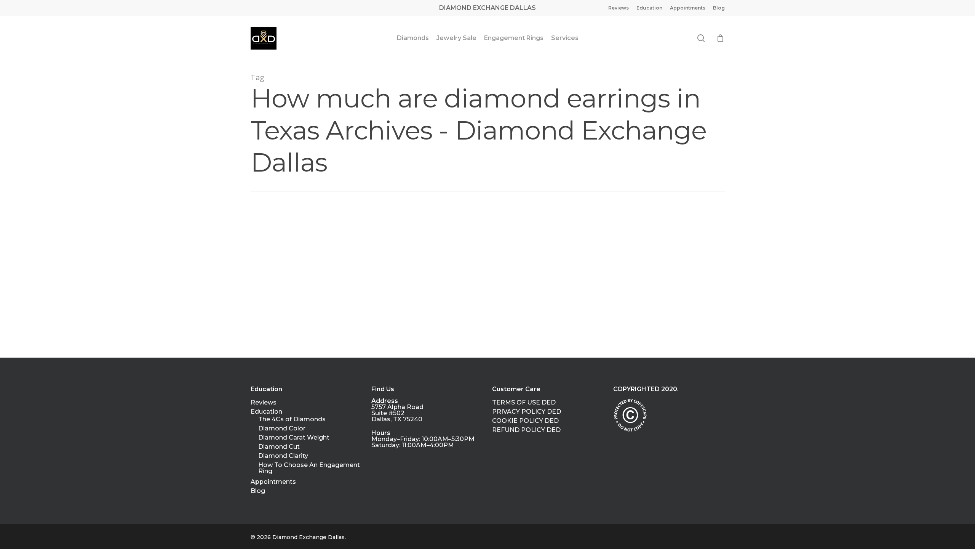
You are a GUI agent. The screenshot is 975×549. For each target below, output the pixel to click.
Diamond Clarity (283, 456)
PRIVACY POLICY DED (526, 412)
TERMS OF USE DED (524, 403)
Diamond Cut (279, 447)
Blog (258, 491)
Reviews (264, 403)
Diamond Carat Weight (293, 438)
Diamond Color (281, 428)
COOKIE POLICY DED (525, 421)
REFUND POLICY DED (526, 430)
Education (266, 412)
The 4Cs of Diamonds (292, 419)
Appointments (273, 482)
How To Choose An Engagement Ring (309, 468)
